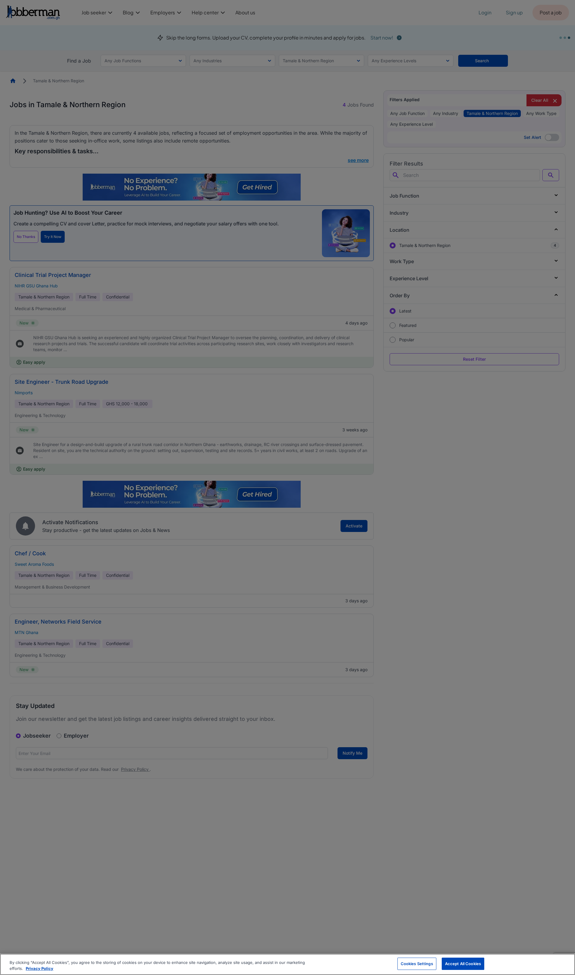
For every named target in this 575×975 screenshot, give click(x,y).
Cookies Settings (417, 963)
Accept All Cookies (463, 963)
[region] (287, 964)
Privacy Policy (39, 968)
